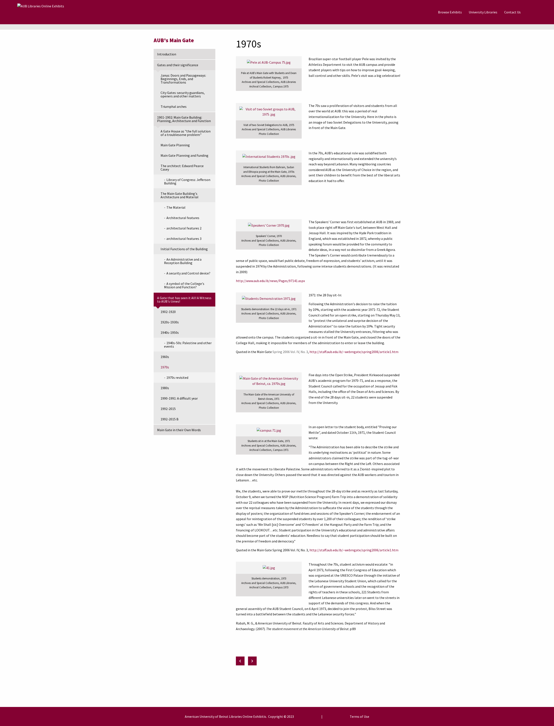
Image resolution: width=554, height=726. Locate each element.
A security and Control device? (188, 273)
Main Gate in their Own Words (179, 430)
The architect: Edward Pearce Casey (182, 167)
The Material (175, 207)
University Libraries (483, 12)
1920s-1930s (170, 322)
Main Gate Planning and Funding (184, 155)
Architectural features (182, 218)
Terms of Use (359, 716)
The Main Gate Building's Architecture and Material (179, 195)
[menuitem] (450, 12)
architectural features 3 (183, 238)
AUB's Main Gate (174, 40)
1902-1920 (168, 312)
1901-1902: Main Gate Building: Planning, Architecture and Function (184, 119)
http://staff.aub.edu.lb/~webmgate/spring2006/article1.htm (353, 352)
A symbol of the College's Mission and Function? (184, 285)
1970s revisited (177, 377)
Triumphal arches (174, 106)
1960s (165, 357)
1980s (165, 388)
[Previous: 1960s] (240, 661)
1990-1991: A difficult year (179, 398)
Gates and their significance (177, 65)
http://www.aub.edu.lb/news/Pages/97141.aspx (270, 281)
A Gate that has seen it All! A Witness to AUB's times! (184, 299)
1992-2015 (168, 409)
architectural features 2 (183, 228)
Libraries (235, 716)
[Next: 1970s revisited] (252, 661)
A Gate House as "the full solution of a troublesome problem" (186, 133)
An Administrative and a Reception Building (182, 261)
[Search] (534, 12)
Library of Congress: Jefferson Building (187, 181)
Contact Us (512, 12)
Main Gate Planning (175, 145)
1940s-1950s (170, 332)
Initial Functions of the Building (184, 249)
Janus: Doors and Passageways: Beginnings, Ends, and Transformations (183, 78)
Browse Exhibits (450, 12)
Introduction (166, 54)
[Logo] (40, 12)
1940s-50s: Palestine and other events (188, 344)
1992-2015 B (170, 419)
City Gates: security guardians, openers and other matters (183, 94)
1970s (165, 367)
